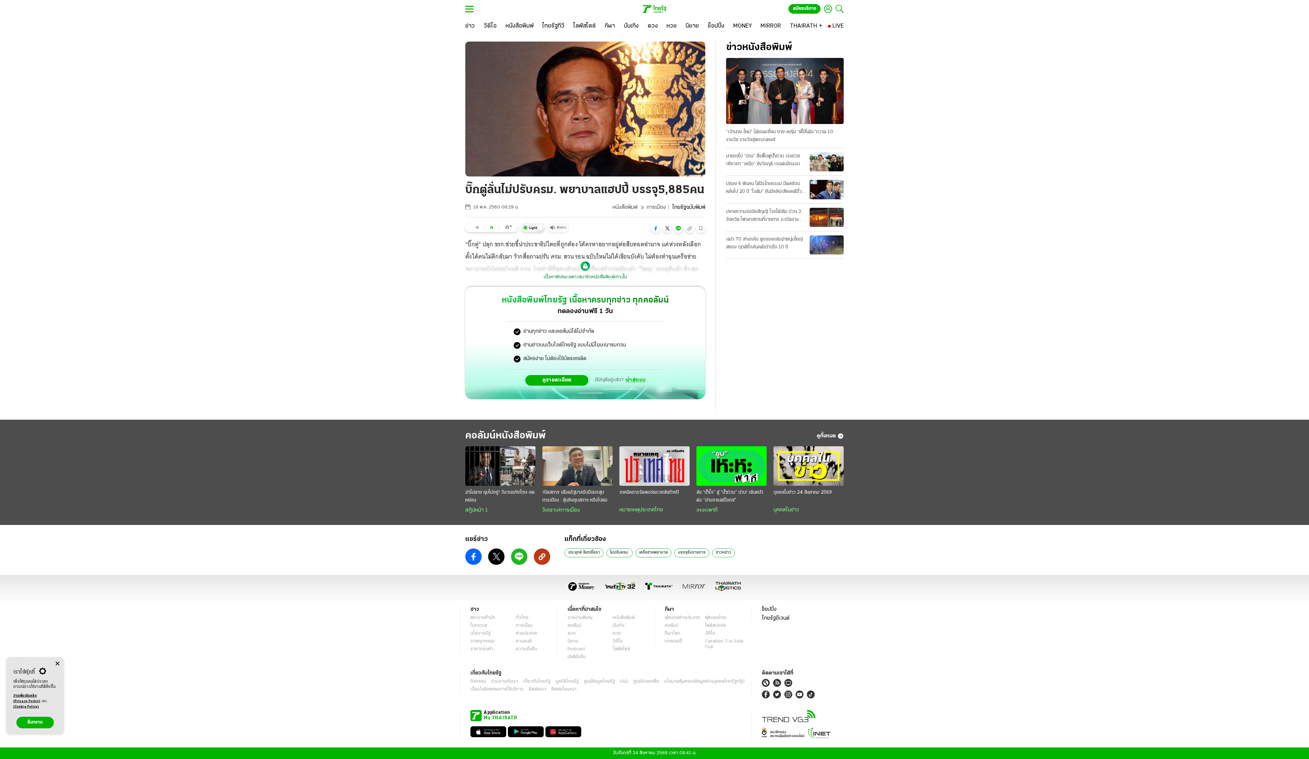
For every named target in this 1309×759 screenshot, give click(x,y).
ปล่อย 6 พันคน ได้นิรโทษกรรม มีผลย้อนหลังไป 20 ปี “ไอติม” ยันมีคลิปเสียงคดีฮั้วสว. (764, 188)
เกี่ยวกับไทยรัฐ (537, 681)
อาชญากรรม (482, 641)
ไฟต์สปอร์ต (715, 625)
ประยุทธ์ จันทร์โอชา (584, 553)
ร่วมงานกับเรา (504, 681)
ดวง (572, 633)
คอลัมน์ (574, 625)
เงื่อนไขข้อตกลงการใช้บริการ (497, 689)
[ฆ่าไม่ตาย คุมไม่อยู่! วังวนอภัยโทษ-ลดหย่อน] (500, 466)
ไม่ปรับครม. (619, 553)
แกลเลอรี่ (673, 641)
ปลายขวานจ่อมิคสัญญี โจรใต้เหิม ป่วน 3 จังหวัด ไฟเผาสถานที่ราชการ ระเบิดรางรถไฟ (763, 216)
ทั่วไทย (522, 617)
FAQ (624, 681)
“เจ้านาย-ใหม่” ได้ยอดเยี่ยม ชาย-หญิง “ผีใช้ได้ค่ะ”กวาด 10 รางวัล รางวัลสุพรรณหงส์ (779, 135)
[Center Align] (57, 663)
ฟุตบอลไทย (715, 617)
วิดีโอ (618, 641)
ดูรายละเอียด (557, 380)
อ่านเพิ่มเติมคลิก (27, 698)
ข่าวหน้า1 (723, 553)
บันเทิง (619, 625)
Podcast (576, 649)
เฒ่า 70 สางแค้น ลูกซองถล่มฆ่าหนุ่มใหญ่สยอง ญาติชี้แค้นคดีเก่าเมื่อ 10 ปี (764, 243)
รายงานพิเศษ (580, 617)
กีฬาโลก (672, 633)
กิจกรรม (478, 681)
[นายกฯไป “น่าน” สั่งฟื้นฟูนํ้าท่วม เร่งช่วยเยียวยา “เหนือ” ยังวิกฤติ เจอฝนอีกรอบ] (827, 161)
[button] (655, 228)
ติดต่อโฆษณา (563, 689)
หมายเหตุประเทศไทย (641, 510)
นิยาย (573, 641)
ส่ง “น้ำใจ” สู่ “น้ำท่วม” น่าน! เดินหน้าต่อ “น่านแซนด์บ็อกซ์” (729, 496)
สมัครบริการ (804, 8)
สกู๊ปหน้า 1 (476, 510)
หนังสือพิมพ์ (625, 207)
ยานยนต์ (524, 641)
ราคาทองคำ (481, 649)
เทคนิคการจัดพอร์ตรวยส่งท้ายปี (649, 492)
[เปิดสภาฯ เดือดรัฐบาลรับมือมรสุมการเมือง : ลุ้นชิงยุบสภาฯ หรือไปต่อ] (577, 466)
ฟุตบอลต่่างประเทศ (682, 617)
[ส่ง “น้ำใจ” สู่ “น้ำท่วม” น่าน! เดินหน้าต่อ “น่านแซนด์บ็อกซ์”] (731, 466)
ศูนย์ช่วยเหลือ (646, 681)
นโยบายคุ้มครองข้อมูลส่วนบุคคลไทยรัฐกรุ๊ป (704, 681)
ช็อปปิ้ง (769, 609)
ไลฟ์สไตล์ (621, 649)
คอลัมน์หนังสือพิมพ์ (505, 436)
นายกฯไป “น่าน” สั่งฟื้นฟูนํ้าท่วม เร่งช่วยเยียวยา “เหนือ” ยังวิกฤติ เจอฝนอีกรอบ (763, 160)
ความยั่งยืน (526, 649)
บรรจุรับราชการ (692, 553)
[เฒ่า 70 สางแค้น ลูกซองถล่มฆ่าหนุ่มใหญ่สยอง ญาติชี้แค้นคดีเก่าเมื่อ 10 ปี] (827, 244)
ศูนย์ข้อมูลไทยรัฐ (599, 681)
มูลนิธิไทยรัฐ (567, 681)
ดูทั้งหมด (826, 436)
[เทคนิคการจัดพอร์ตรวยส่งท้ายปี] (654, 466)
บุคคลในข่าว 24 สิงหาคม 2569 (802, 492)
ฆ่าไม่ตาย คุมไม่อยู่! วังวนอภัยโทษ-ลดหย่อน (500, 496)
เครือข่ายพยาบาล (653, 553)
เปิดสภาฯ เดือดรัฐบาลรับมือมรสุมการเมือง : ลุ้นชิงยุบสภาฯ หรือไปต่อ (574, 496)
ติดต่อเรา (537, 689)
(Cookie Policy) (26, 707)
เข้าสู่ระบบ (635, 380)
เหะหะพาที (707, 510)
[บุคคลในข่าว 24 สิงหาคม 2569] (808, 466)
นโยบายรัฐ (480, 633)
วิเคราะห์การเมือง (561, 510)
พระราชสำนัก (482, 617)
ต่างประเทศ (526, 633)
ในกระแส (478, 625)
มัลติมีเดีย (577, 657)
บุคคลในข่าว (786, 510)
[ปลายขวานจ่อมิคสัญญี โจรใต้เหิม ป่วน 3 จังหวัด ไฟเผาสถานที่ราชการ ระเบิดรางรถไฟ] (827, 217)
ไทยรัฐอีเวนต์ (775, 618)
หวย (617, 633)
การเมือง (656, 207)
